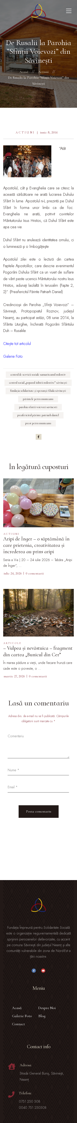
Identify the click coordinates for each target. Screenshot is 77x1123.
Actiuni (25, 132)
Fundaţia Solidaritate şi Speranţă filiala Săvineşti (38, 391)
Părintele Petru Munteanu (38, 399)
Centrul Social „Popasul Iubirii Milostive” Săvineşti (38, 382)
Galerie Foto (22, 1016)
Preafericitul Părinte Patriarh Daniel (38, 415)
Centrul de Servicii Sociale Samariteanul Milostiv (38, 374)
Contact (18, 1024)
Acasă (17, 1007)
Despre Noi (47, 1007)
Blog (41, 1016)
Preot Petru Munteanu (38, 423)
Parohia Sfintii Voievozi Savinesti (38, 407)
